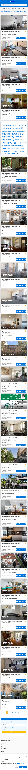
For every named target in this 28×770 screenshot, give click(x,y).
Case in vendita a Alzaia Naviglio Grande (10, 153)
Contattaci (3, 748)
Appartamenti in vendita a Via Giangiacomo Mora (12, 124)
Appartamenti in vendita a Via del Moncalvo (11, 140)
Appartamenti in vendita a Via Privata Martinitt (11, 136)
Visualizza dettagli (21, 38)
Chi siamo (3, 746)
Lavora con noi (4, 744)
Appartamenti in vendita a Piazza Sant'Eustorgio (12, 127)
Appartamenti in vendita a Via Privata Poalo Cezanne (13, 137)
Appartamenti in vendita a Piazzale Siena (10, 142)
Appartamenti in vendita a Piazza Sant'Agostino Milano (13, 131)
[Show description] (25, 31)
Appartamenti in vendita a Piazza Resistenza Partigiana (14, 125)
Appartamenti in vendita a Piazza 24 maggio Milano (13, 128)
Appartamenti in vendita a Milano (13, 11)
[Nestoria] (14, 1)
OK (23, 767)
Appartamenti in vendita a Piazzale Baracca (11, 133)
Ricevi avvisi (14, 731)
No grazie (16, 767)
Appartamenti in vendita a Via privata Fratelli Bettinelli (13, 134)
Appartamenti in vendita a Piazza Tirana (15, 151)
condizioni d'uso (14, 727)
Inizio (2, 10)
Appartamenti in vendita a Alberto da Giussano (12, 130)
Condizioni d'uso (4, 753)
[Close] (26, 756)
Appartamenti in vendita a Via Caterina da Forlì (11, 139)
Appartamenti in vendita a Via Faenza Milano (14, 148)
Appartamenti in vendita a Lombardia (9, 10)
